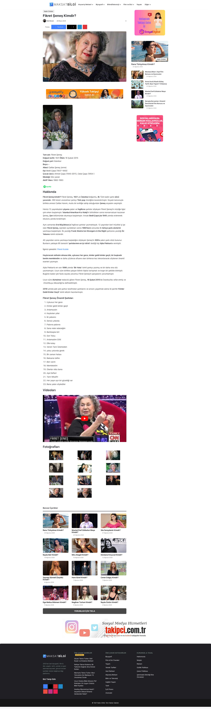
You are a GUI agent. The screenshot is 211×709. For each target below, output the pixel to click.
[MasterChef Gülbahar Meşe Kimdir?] (84, 521)
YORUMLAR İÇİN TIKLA (84, 611)
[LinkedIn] (79, 27)
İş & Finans (109, 689)
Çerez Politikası (142, 671)
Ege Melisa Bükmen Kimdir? (54, 602)
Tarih (107, 686)
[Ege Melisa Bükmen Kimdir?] (55, 593)
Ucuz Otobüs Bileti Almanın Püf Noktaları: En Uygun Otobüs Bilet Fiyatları (85, 683)
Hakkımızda (141, 656)
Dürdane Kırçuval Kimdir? (111, 555)
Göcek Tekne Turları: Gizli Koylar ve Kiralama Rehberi (83, 660)
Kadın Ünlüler (48, 11)
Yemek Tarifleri (111, 667)
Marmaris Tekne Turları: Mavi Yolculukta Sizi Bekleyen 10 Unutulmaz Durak (84, 675)
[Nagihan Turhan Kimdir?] (84, 593)
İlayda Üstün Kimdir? (109, 602)
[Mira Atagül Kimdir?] (84, 545)
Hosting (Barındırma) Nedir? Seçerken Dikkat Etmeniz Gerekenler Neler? (84, 691)
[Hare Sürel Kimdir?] (84, 568)
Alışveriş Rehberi (85, 4)
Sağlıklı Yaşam (111, 682)
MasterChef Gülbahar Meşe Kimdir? (83, 531)
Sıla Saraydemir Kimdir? (111, 530)
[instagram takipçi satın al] (105, 628)
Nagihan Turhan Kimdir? (82, 602)
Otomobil (109, 693)
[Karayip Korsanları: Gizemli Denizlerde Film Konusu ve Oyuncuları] (137, 104)
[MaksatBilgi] (63, 4)
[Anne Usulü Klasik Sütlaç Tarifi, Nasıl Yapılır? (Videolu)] (137, 84)
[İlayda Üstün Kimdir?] (113, 593)
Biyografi (99, 4)
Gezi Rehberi (110, 671)
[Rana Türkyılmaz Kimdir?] (55, 521)
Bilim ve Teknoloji (112, 678)
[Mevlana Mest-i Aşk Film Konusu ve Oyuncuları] (137, 75)
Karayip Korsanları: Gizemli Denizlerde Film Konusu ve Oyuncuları (155, 103)
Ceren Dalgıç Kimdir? (109, 577)
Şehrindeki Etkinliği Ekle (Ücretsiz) (145, 676)
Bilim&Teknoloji (113, 4)
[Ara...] (154, 4)
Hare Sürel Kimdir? (79, 577)
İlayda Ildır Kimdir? (50, 555)
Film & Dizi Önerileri (112, 660)
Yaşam (139, 4)
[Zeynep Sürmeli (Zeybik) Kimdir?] (55, 568)
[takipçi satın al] (85, 94)
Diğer (147, 4)
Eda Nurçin (50, 21)
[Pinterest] (85, 27)
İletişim (139, 660)
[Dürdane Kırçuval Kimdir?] (113, 545)
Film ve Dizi (128, 4)
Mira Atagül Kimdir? (80, 555)
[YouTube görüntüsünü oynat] (84, 418)
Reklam (139, 664)
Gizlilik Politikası (142, 667)
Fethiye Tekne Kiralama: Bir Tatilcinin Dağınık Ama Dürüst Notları (84, 667)
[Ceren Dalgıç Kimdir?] (113, 568)
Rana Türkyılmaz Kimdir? (53, 530)
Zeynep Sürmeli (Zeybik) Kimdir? (53, 578)
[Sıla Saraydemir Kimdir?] (113, 521)
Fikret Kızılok (62, 249)
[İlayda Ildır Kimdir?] (55, 545)
